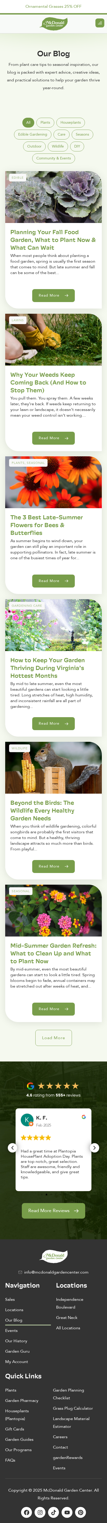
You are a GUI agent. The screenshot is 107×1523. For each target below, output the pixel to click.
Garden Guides (19, 1439)
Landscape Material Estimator (71, 1422)
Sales (10, 1299)
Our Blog (13, 1320)
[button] (53, 1038)
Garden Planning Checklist (68, 1394)
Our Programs (18, 1450)
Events (11, 1330)
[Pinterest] (80, 1512)
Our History (16, 1341)
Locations (14, 1310)
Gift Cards (14, 1429)
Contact (60, 1447)
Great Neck (66, 1318)
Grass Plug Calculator (73, 1408)
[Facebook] (26, 1512)
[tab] (28, 123)
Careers (60, 1437)
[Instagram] (40, 1512)
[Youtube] (67, 1512)
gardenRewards (68, 1458)
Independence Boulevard (69, 1303)
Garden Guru (17, 1351)
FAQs (10, 1460)
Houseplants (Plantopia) (17, 1415)
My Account (16, 1362)
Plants (10, 1390)
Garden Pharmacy (21, 1400)
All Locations (68, 1328)
